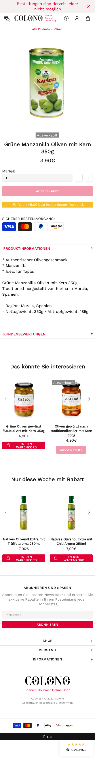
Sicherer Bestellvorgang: (28, 219)
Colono (18, 18)
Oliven (58, 29)
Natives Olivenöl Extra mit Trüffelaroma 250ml (24, 541)
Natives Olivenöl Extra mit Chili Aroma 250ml (71, 541)
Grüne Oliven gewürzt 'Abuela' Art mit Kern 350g (24, 428)
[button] (76, 748)
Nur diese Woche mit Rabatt (47, 479)
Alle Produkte (41, 29)
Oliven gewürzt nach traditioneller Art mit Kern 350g (71, 430)
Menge (8, 171)
